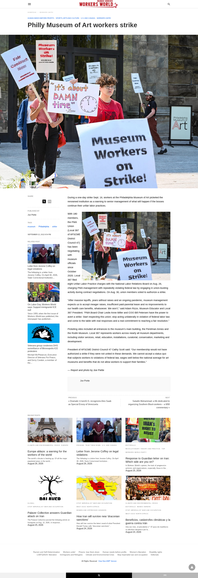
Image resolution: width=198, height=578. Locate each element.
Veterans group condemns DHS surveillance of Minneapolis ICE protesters (43, 348)
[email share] (49, 201)
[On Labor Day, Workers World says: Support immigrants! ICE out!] (44, 292)
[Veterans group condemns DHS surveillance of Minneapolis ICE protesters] (44, 333)
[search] (168, 4)
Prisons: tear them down (89, 445)
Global (31, 503)
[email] (165, 575)
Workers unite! (46, 12)
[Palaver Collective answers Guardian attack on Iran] (50, 488)
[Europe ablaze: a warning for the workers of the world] (50, 430)
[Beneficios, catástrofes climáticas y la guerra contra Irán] (148, 488)
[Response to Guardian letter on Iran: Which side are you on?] (148, 430)
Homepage (32, 12)
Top (163, 448)
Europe (64, 445)
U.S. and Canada (88, 18)
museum (31, 226)
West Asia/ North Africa (88, 506)
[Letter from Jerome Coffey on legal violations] (44, 253)
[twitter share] (44, 201)
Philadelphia (44, 226)
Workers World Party (136, 452)
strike (54, 226)
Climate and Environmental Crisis (44, 445)
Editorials (131, 445)
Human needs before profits (41, 18)
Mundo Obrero (144, 506)
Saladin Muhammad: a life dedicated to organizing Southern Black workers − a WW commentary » (149, 404)
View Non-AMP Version (107, 561)
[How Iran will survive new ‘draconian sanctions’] (99, 488)
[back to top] (192, 567)
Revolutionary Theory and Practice (143, 448)
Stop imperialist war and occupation (45, 506)
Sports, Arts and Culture (67, 18)
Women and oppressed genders (92, 510)
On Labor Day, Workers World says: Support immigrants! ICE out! (42, 307)
